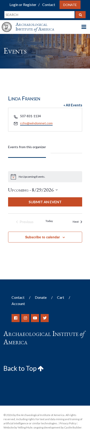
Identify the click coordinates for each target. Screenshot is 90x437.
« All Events (72, 105)
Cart (60, 297)
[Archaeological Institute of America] (8, 23)
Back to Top (20, 368)
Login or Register (22, 4)
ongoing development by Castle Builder (57, 427)
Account (18, 303)
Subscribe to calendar (42, 237)
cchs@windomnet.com (36, 123)
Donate (70, 5)
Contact (48, 4)
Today (49, 221)
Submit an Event (45, 202)
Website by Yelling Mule (18, 427)
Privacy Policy (68, 423)
